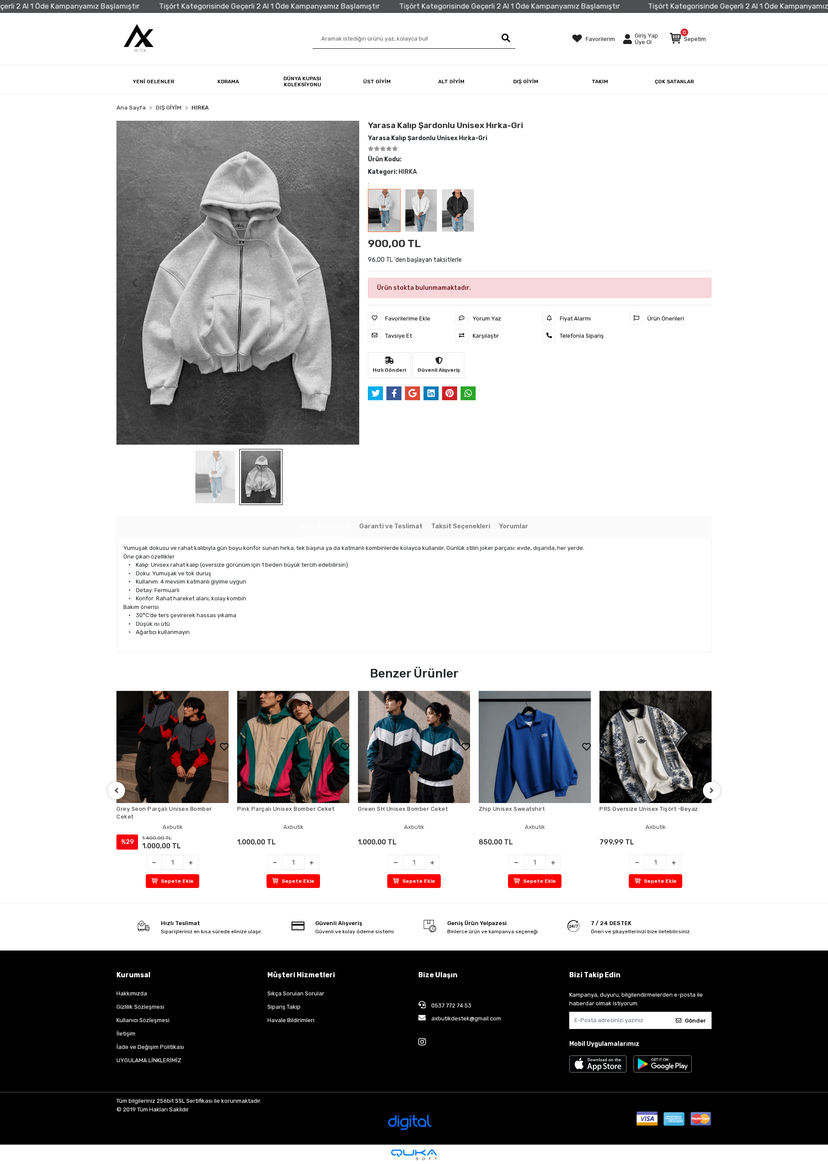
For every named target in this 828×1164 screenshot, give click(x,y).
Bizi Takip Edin (595, 975)
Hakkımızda (131, 993)
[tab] (325, 527)
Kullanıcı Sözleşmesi (142, 1020)
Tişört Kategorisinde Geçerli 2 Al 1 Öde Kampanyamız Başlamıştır (235, 6)
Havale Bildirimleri (290, 1020)
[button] (688, 39)
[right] (711, 790)
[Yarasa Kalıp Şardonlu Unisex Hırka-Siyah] (458, 210)
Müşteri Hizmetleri (301, 975)
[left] (116, 790)
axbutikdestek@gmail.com (465, 1018)
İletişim (125, 1033)
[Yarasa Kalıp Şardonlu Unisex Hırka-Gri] (384, 210)
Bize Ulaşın (438, 975)
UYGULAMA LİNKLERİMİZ (148, 1060)
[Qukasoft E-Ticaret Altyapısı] (414, 1154)
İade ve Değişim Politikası (150, 1047)
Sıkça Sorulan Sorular (295, 993)
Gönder (695, 1020)
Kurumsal (133, 975)
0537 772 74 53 (450, 1005)
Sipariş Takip (284, 1007)
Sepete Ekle (177, 881)
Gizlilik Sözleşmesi (140, 1007)
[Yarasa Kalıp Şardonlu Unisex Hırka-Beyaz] (421, 210)
